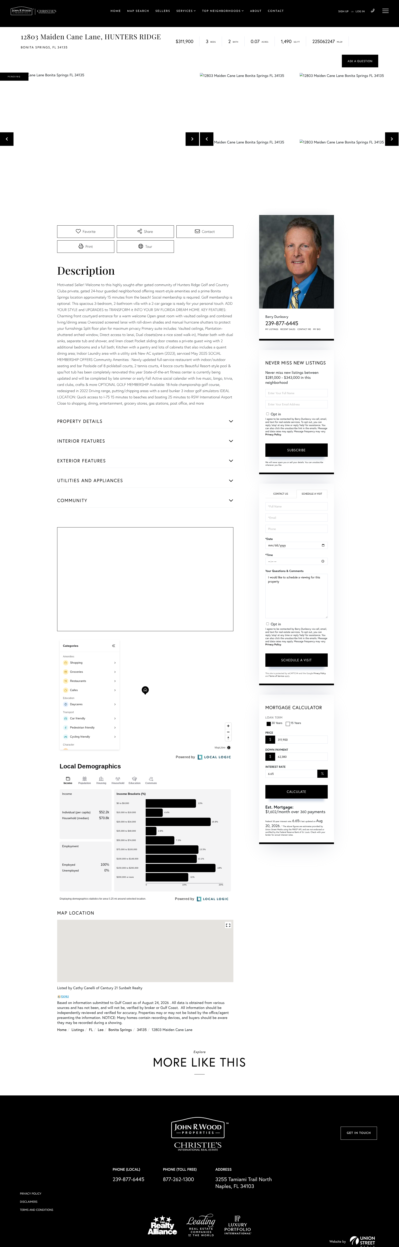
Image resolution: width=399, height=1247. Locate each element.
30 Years (277, 723)
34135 (142, 1029)
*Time (269, 555)
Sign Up (343, 11)
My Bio (317, 329)
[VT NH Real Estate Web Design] (362, 1241)
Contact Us (280, 493)
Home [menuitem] (116, 11)
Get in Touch (359, 1133)
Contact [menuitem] (276, 11)
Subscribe (296, 450)
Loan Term (274, 717)
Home (61, 1029)
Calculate (296, 791)
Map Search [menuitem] (138, 11)
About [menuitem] (256, 11)
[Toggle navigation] (385, 11)
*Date (269, 539)
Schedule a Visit (312, 493)
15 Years (296, 723)
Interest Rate (275, 767)
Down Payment (276, 750)
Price (269, 733)
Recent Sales (288, 329)
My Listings (271, 329)
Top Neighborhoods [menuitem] (221, 11)
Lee (101, 1029)
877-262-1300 (178, 1179)
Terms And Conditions (36, 1210)
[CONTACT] (360, 61)
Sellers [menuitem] (162, 11)
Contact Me (304, 329)
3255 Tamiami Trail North (243, 1182)
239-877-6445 (372, 11)
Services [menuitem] (184, 11)
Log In (360, 11)
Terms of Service (276, 676)
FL (91, 1029)
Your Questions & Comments (284, 571)
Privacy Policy (273, 434)
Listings (77, 1029)
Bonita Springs (120, 1029)
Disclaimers (28, 1202)
